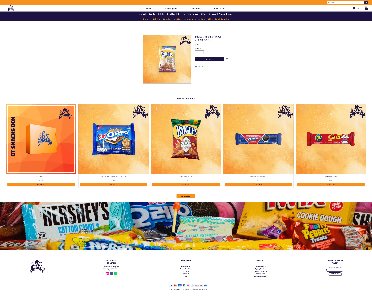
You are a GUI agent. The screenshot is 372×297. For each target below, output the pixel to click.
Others (213, 14)
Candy (152, 14)
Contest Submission (260, 276)
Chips (204, 14)
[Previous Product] (3, 146)
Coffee (181, 14)
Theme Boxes (226, 14)
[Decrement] (196, 52)
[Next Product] (369, 146)
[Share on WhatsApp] (203, 66)
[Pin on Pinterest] (199, 66)
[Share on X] (207, 66)
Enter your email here (334, 267)
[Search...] (366, 2)
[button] (366, 8)
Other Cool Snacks (218, 19)
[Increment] (202, 52)
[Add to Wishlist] (227, 59)
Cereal (142, 14)
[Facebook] (111, 273)
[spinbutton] (199, 52)
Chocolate (192, 14)
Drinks (161, 14)
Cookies (171, 14)
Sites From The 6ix (203, 289)
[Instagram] (107, 273)
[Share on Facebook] (196, 66)
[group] (186, 146)
